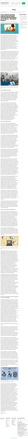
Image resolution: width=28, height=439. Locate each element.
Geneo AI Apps (8, 420)
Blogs (12, 422)
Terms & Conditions (13, 421)
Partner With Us (23, 3)
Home (7, 419)
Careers (13, 423)
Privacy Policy (14, 419)
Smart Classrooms (7, 423)
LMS (6, 421)
